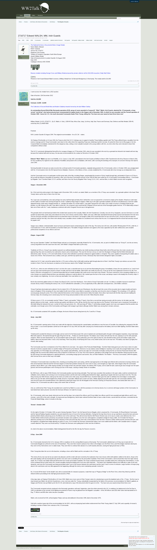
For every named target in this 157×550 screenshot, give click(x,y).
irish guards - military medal (78, 40)
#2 (138, 514)
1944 (32, 40)
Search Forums (21, 17)
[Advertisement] (78, 29)
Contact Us (126, 545)
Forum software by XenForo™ (29, 547)
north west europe (98, 40)
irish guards (67, 40)
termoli (105, 40)
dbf (40, 37)
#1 (138, 83)
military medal (89, 40)
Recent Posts (30, 17)
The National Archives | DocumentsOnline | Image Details (48, 45)
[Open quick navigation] (137, 21)
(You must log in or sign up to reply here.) (130, 522)
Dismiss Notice (154, 536)
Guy (32, 85)
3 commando (38, 40)
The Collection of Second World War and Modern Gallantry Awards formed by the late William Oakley (60, 106)
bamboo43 (22, 103)
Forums (27, 15)
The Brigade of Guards (29, 37)
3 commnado (45, 40)
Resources (40, 15)
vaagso (111, 40)
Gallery (33, 15)
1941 (23, 40)
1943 (27, 40)
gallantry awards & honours (57, 40)
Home (21, 15)
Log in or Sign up (134, 1)
